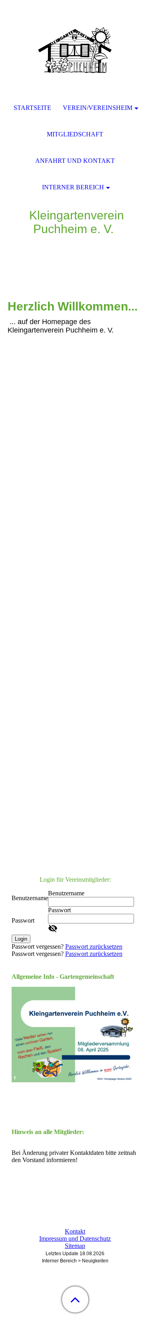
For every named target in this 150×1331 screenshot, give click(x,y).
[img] (75, 50)
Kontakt (75, 1231)
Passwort (23, 920)
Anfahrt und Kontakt (75, 160)
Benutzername (30, 898)
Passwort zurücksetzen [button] (93, 946)
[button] (75, 1299)
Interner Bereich (73, 187)
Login (21, 939)
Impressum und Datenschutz (75, 1238)
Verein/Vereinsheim (97, 107)
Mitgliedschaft (75, 134)
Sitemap (75, 1245)
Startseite (32, 107)
